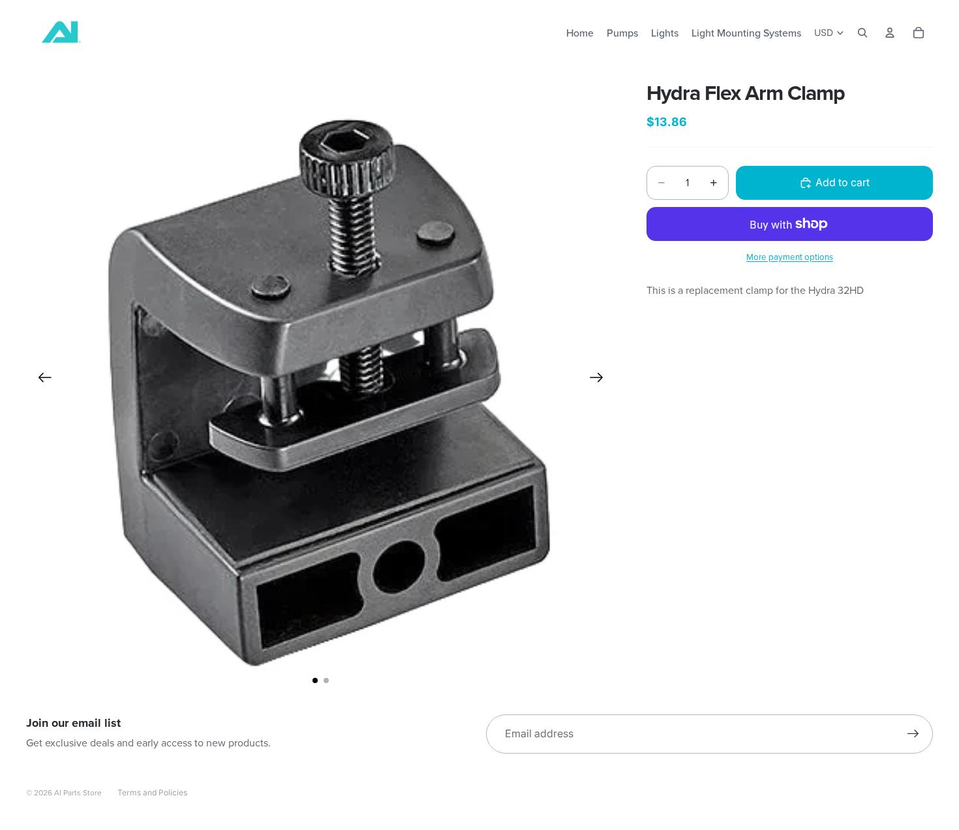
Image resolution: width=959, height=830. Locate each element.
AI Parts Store (78, 792)
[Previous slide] (40, 380)
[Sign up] (913, 734)
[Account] (889, 32)
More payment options (789, 257)
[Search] (862, 32)
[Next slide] (600, 380)
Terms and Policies (152, 792)
